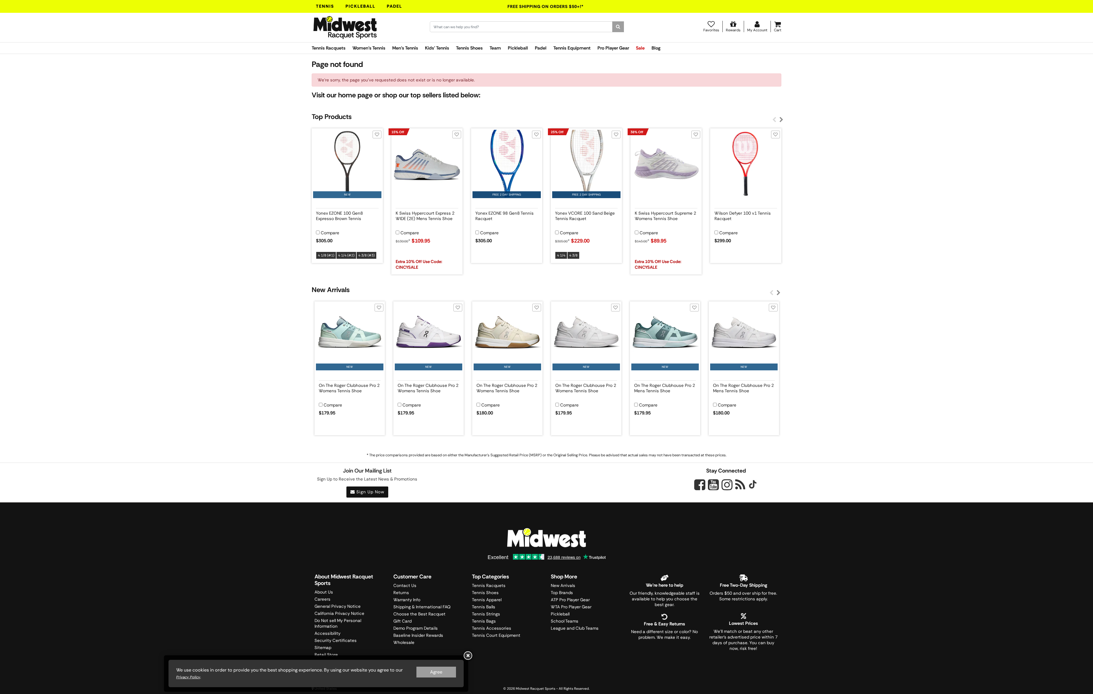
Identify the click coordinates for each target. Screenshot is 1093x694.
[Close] (468, 655)
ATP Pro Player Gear (570, 600)
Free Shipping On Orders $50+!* (546, 6)
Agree (436, 672)
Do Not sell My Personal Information (338, 623)
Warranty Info (406, 600)
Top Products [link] (332, 116)
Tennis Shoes (469, 48)
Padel (394, 6)
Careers (322, 599)
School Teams (564, 621)
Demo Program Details (415, 628)
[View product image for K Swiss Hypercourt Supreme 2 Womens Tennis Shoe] (666, 164)
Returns (401, 593)
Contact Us (404, 585)
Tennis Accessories (491, 628)
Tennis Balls (483, 607)
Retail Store (326, 655)
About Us (324, 592)
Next (781, 120)
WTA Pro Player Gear (571, 607)
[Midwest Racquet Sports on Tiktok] (753, 485)
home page (355, 95)
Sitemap (323, 647)
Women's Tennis (368, 48)
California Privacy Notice (339, 613)
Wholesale (403, 642)
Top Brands (562, 593)
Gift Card (402, 621)
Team (495, 48)
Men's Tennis (405, 48)
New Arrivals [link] (331, 289)
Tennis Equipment (572, 48)
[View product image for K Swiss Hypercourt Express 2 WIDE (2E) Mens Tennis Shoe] (427, 164)
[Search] (618, 26)
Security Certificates (336, 640)
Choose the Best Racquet (419, 614)
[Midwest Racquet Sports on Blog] (740, 484)
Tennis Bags (484, 621)
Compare (330, 233)
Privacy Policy (188, 677)
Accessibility (327, 633)
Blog (656, 48)
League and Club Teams (575, 628)
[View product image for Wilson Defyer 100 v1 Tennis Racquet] (746, 164)
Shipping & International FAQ (422, 607)
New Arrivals (563, 585)
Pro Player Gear (613, 48)
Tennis (325, 6)
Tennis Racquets (329, 48)
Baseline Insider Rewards (418, 635)
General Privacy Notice (338, 606)
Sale (640, 48)
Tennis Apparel (487, 600)
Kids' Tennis (437, 48)
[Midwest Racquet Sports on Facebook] (699, 488)
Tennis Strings (486, 614)
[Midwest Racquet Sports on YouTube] (713, 484)
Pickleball (360, 6)
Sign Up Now (369, 492)
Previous (774, 120)
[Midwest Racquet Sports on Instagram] (727, 484)
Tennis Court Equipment (496, 635)
